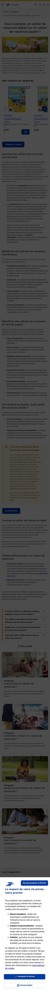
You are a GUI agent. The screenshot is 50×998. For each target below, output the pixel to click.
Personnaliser (26, 985)
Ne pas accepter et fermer (34, 883)
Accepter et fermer (26, 976)
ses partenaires (13, 903)
